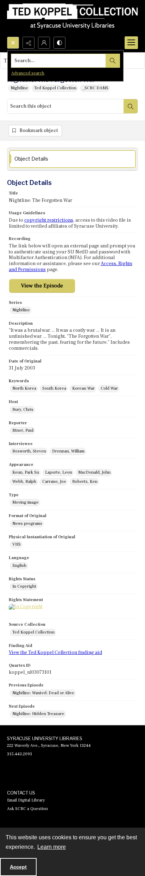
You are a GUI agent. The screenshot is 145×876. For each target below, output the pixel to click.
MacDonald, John (94, 472)
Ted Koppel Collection (55, 88)
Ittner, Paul (22, 430)
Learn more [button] (51, 847)
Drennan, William (68, 451)
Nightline (19, 88)
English (19, 565)
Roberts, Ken (84, 481)
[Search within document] (131, 106)
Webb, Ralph (24, 481)
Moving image (25, 502)
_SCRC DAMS (95, 88)
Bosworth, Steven (29, 451)
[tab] (72, 159)
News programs (27, 523)
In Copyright (24, 586)
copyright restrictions (48, 220)
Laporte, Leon (58, 472)
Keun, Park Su (25, 472)
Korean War (83, 388)
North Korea (24, 388)
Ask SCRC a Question (27, 808)
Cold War (109, 388)
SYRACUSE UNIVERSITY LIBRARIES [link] (44, 738)
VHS (16, 544)
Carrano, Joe (54, 481)
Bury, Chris (22, 409)
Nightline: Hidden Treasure (38, 713)
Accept (18, 867)
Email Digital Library (26, 800)
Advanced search (27, 73)
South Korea (54, 388)
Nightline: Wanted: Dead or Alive (43, 693)
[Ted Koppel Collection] (72, 18)
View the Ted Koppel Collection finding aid (55, 652)
